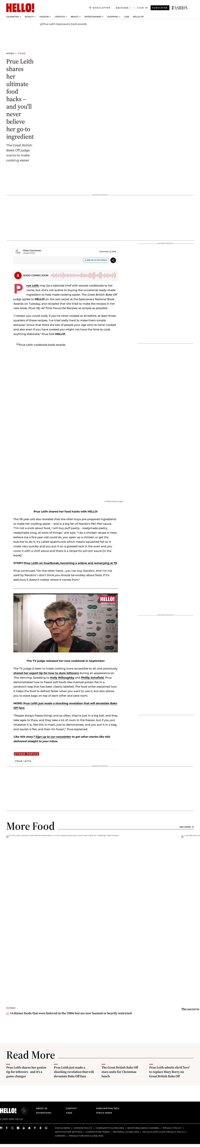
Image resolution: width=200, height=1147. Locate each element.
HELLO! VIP (138, 17)
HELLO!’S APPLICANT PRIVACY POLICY (163, 1132)
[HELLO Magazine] (20, 8)
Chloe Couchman (32, 250)
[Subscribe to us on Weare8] (40, 1128)
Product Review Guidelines (86, 1136)
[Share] (113, 260)
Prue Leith (32, 285)
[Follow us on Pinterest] (35, 1128)
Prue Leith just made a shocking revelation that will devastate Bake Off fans (74, 1071)
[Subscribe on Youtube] (23, 1128)
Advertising (43, 1113)
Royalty (29, 17)
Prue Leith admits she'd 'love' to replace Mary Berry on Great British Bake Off (169, 1071)
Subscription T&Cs (106, 1108)
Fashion (44, 17)
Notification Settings (68, 1132)
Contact (71, 1108)
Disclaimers (62, 1128)
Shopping (112, 17)
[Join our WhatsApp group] (46, 1128)
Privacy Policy (172, 1128)
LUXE (126, 17)
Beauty (75, 17)
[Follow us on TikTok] (18, 1128)
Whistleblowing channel (143, 1128)
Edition (122, 7)
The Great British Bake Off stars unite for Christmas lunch (120, 1071)
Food (22, 53)
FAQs (69, 1113)
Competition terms (97, 1132)
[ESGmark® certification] (22, 1111)
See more (185, 827)
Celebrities (12, 17)
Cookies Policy (82, 1128)
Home (10, 53)
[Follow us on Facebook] (7, 1128)
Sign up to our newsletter (53, 736)
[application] (65, 622)
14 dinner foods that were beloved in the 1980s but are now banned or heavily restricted (71, 1013)
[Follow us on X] (12, 1128)
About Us (41, 1108)
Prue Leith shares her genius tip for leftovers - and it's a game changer (26, 1071)
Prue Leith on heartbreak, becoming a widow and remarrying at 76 (70, 563)
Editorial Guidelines (126, 1132)
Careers (60, 1136)
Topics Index (104, 1113)
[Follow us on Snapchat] (29, 1128)
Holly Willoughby (62, 677)
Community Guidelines (110, 1128)
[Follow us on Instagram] (1, 1128)
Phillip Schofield (92, 677)
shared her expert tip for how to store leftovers (46, 673)
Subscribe (160, 8)
